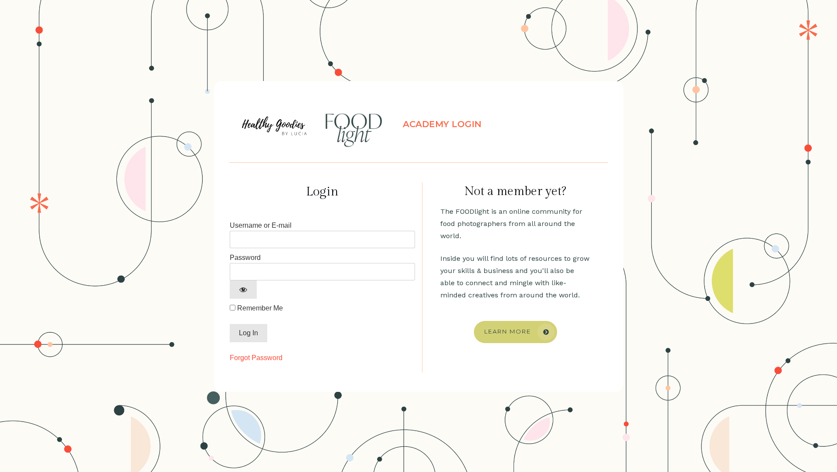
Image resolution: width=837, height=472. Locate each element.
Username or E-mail (261, 225)
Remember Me (259, 308)
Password (245, 257)
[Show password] (243, 289)
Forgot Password (256, 357)
